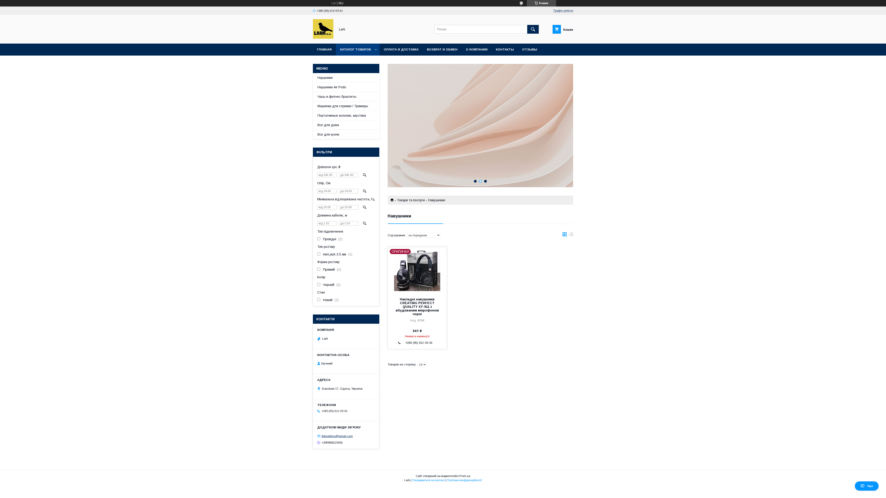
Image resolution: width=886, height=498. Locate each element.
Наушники (325, 78)
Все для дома (328, 125)
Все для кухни (328, 134)
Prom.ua (464, 476)
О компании (477, 49)
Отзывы (529, 49)
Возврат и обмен (442, 49)
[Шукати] (533, 29)
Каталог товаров (355, 49)
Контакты (505, 49)
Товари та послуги (411, 200)
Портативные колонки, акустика (341, 115)
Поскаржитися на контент (428, 480)
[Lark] (323, 37)
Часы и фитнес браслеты (336, 96)
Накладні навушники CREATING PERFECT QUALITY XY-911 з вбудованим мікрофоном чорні (417, 306)
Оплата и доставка (401, 49)
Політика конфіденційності (464, 480)
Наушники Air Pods (331, 87)
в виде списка (571, 235)
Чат (870, 486)
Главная (324, 49)
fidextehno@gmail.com (337, 436)
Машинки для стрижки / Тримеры (342, 106)
